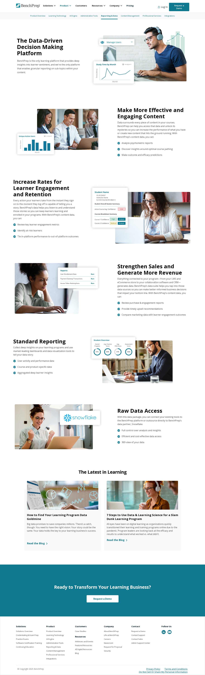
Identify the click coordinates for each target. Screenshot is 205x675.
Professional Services (55, 654)
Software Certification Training (29, 643)
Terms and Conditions (176, 669)
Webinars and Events (84, 641)
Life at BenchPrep (111, 635)
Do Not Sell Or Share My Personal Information (163, 671)
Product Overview (53, 631)
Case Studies (80, 631)
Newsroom (108, 643)
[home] (28, 5)
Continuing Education (25, 647)
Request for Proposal (113, 647)
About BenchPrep (111, 631)
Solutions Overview (24, 631)
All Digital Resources (83, 649)
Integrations (51, 658)
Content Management (55, 651)
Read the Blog (36, 543)
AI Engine (50, 639)
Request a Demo (179, 7)
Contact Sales (137, 639)
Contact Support (138, 635)
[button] (50, 5)
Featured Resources (83, 645)
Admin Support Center (140, 643)
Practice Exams (22, 639)
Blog (77, 653)
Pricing (130, 5)
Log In (164, 7)
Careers (107, 639)
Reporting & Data (53, 647)
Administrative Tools (54, 643)
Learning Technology (55, 635)
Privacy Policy (153, 669)
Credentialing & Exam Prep (27, 635)
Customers (81, 5)
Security (107, 651)
